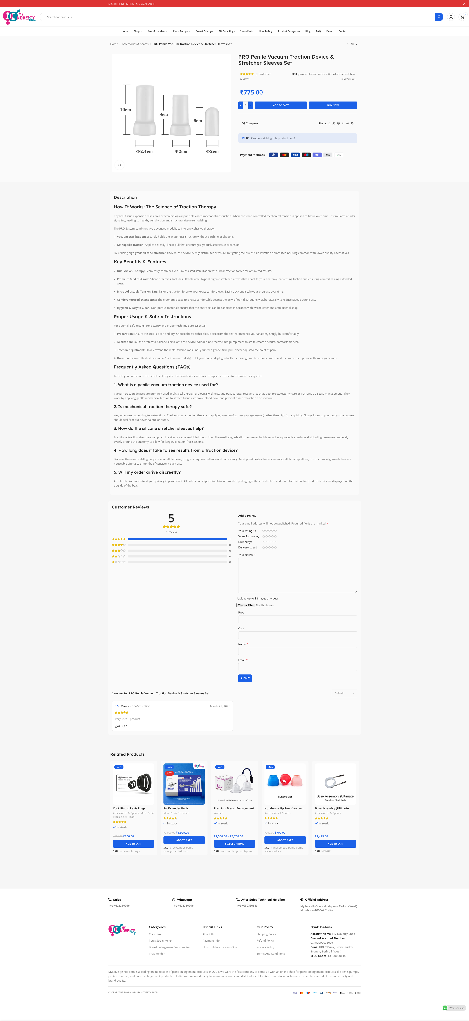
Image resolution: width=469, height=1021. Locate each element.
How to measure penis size (220, 947)
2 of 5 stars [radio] (266, 530)
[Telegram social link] (352, 123)
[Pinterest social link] (338, 123)
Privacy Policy (265, 947)
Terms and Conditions (271, 953)
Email (243, 660)
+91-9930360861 (246, 905)
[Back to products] (352, 44)
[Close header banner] (464, 3)
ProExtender (157, 953)
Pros (241, 612)
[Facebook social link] (329, 123)
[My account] (451, 17)
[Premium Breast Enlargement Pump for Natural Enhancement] (234, 784)
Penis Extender (179, 813)
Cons (241, 628)
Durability (244, 542)
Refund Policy (265, 940)
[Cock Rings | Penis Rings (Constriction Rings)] (133, 784)
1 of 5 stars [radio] (263, 530)
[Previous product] (348, 44)
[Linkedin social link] (343, 123)
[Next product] (357, 44)
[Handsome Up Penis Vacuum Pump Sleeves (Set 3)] (285, 784)
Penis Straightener (160, 940)
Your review (247, 555)
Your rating (246, 531)
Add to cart (281, 105)
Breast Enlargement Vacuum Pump (171, 947)
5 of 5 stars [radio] (275, 530)
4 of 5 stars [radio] (272, 530)
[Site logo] (19, 16)
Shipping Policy (266, 934)
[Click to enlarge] (119, 164)
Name (243, 644)
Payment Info (211, 940)
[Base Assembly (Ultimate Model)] (335, 784)
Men (143, 813)
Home (114, 44)
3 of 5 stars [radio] (269, 530)
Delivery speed (247, 547)
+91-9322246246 (119, 905)
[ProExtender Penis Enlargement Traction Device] (184, 784)
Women (218, 813)
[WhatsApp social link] (347, 123)
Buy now (333, 105)
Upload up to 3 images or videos (258, 598)
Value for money (248, 536)
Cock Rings (156, 934)
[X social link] (333, 123)
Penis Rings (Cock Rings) (133, 815)
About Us (208, 934)
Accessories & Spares (135, 44)
